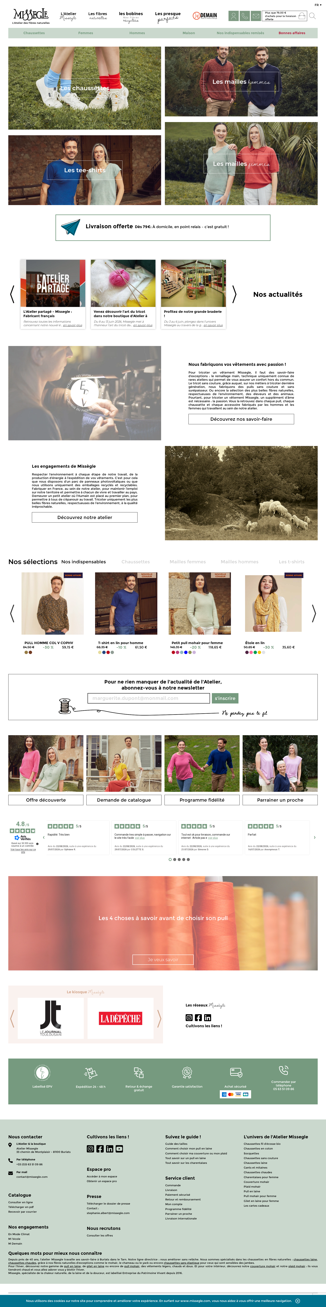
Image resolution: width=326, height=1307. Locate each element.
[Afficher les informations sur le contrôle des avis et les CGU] (37, 843)
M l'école (14, 1239)
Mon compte (173, 1204)
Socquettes (251, 1153)
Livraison (171, 1190)
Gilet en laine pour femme (261, 1201)
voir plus (140, 837)
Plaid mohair (252, 1186)
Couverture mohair (256, 1182)
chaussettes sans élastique (181, 1263)
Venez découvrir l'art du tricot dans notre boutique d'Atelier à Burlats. (120, 316)
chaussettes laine (305, 1259)
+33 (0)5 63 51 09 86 (29, 1164)
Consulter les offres (100, 1235)
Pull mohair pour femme (260, 1196)
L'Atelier (68, 17)
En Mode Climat (19, 1234)
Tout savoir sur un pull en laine (185, 1158)
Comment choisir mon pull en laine (188, 1148)
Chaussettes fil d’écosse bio (262, 1144)
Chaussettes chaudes (258, 1172)
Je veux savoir (163, 959)
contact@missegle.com (32, 1177)
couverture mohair (262, 1266)
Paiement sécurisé (177, 1194)
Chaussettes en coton (258, 1148)
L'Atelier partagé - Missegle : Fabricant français (47, 314)
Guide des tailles (176, 1144)
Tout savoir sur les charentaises (186, 1163)
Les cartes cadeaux (256, 1205)
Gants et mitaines (255, 1167)
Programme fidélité (202, 800)
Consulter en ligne (20, 1202)
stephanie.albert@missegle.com (108, 1213)
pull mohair (132, 1266)
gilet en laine (95, 1266)
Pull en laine (252, 1191)
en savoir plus (72, 325)
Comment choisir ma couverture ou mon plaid (196, 1153)
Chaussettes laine (255, 1163)
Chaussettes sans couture (261, 1158)
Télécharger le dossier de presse (108, 1203)
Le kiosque (86, 992)
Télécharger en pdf (21, 1207)
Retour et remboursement (183, 1199)
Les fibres (97, 17)
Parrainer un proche (280, 800)
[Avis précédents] (43, 837)
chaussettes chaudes (22, 1263)
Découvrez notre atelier (84, 517)
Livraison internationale (181, 1218)
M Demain (15, 1243)
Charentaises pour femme (261, 1177)
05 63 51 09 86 (283, 1089)
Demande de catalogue (124, 800)
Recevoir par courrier (22, 1211)
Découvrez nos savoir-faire (241, 419)
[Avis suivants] (314, 837)
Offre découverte (46, 800)
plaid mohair (296, 1266)
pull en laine (72, 1266)
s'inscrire (225, 698)
